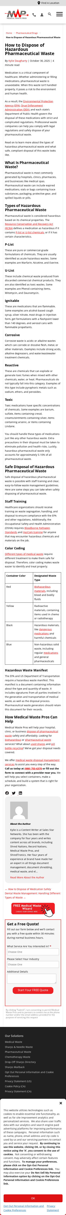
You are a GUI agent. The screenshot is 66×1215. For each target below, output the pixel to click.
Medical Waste (13, 1042)
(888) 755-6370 (33, 768)
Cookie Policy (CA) (15, 1086)
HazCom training (33, 532)
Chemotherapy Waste (17, 1057)
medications (51, 652)
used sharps (38, 744)
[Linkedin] (21, 794)
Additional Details (17, 971)
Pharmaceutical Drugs (27, 32)
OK (33, 1198)
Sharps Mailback (14, 1067)
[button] (60, 1103)
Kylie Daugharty (17, 60)
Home (9, 32)
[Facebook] (8, 794)
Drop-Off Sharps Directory (20, 1062)
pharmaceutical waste (38, 739)
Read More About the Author (27, 877)
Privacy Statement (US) (18, 1081)
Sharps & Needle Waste (19, 1047)
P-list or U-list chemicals (30, 232)
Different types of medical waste (24, 554)
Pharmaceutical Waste (18, 1051)
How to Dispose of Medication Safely (28, 889)
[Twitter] (15, 794)
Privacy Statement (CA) (18, 1091)
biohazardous (13, 739)
